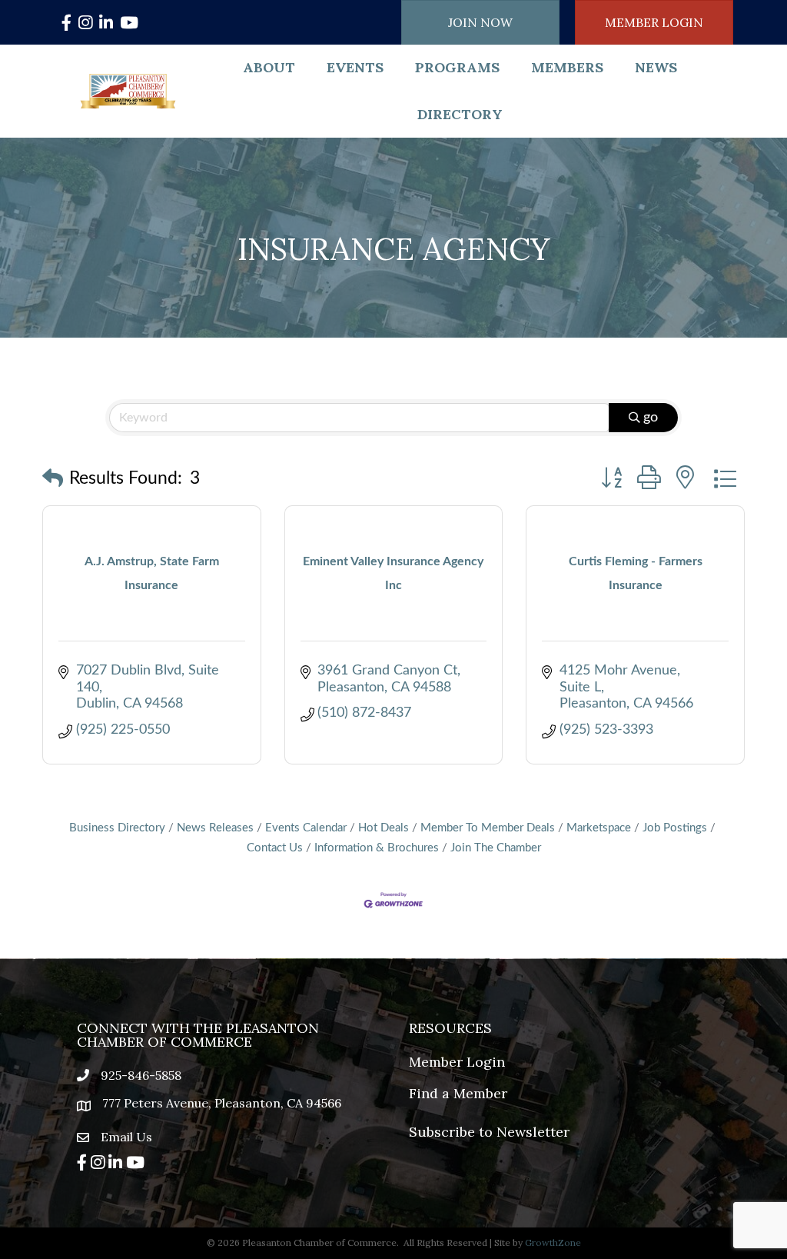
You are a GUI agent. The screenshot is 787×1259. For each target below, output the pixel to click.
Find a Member (458, 1093)
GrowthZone (553, 1242)
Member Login (457, 1062)
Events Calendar (306, 828)
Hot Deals (383, 828)
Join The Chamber (495, 848)
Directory (460, 114)
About (269, 67)
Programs (457, 67)
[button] (52, 479)
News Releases (215, 828)
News (656, 67)
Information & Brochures (376, 848)
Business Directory (117, 828)
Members (567, 67)
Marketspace (598, 828)
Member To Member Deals (487, 828)
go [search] (650, 418)
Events (355, 67)
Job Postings (675, 828)
